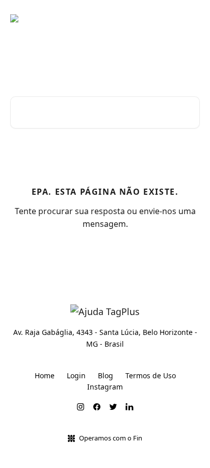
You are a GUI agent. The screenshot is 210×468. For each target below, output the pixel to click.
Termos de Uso (150, 375)
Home (45, 375)
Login (76, 375)
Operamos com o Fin (110, 438)
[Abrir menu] (190, 18)
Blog (105, 375)
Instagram (105, 387)
